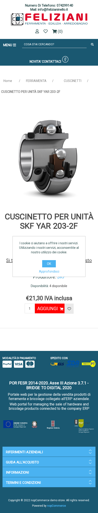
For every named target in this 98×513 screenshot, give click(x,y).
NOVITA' (35, 61)
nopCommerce (56, 505)
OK (49, 264)
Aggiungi (47, 308)
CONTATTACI (51, 61)
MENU (8, 45)
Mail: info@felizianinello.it (49, 9)
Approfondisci (49, 271)
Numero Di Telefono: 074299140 (49, 5)
